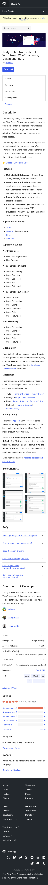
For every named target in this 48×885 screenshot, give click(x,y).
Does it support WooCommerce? (17, 543)
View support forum (11, 748)
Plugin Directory (9, 11)
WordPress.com (10, 827)
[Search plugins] (28, 28)
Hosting (5, 794)
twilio (29, 681)
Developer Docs (21, 163)
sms (43, 676)
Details (8, 78)
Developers (7, 815)
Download (8, 69)
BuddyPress (9, 840)
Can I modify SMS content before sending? (13, 567)
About (5, 785)
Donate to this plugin (11, 770)
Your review (7, 729)
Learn (5, 806)
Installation (10, 91)
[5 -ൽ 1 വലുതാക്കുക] (19, 476)
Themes (28, 789)
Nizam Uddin (13, 626)
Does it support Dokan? (13, 551)
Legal (17, 397)
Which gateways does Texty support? (19, 535)
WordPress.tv (9, 819)
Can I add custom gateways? (15, 559)
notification (36, 676)
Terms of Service (21, 394)
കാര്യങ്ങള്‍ (30, 810)
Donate (29, 815)
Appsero (16, 421)
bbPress (7, 836)
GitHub (9, 163)
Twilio (8, 227)
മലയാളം (12, 851)
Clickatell (10, 238)
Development (11, 97)
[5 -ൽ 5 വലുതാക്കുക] (42, 498)
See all (43, 729)
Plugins (28, 794)
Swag (29, 819)
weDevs (9, 62)
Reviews (9, 85)
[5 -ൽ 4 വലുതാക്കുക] (42, 476)
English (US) (41, 670)
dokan (27, 676)
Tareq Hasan (13, 617)
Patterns (29, 798)
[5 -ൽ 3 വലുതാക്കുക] (19, 515)
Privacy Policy (37, 394)
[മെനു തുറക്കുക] (44, 3)
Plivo (8, 235)
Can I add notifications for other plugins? (12, 576)
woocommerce (39, 681)
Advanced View (9, 688)
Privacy (5, 798)
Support (8, 104)
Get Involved (31, 806)
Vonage (9, 231)
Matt (5, 831)
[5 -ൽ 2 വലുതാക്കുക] (19, 493)
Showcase (30, 785)
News (5, 789)
